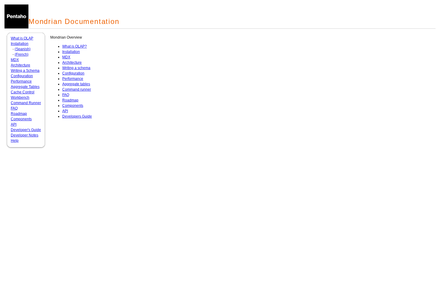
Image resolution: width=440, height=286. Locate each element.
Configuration (22, 76)
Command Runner (26, 103)
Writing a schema (76, 68)
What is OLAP (22, 38)
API (13, 124)
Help (15, 141)
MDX (15, 60)
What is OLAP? (74, 46)
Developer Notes (24, 135)
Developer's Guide (26, 130)
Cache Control (22, 92)
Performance (21, 81)
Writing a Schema (25, 71)
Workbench (20, 97)
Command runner (76, 89)
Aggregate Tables (25, 87)
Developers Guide (77, 116)
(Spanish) (23, 49)
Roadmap (19, 114)
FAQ (14, 108)
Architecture (20, 65)
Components (21, 119)
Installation (19, 44)
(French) (21, 54)
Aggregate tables (76, 84)
